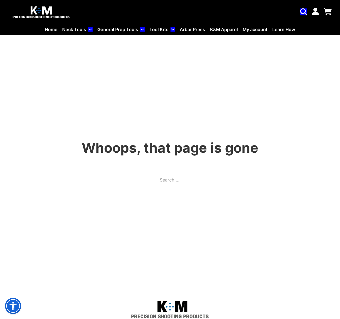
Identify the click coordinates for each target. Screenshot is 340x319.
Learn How (283, 29)
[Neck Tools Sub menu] (90, 29)
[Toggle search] (303, 11)
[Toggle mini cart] (328, 11)
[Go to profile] (315, 12)
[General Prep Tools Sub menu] (142, 29)
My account (255, 29)
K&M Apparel (224, 29)
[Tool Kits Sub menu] (172, 29)
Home (51, 29)
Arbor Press (192, 29)
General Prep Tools (117, 29)
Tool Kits (159, 29)
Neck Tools (74, 29)
